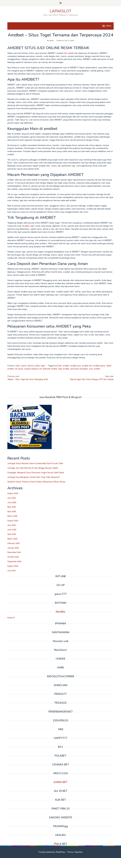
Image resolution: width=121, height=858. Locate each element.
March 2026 (12, 516)
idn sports (19, 368)
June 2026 (11, 502)
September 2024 (14, 561)
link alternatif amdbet (48, 368)
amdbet (66, 365)
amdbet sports (99, 365)
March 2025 (12, 538)
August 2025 (12, 520)
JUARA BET (60, 782)
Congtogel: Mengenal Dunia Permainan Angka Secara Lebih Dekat (35, 472)
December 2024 (14, 552)
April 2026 (11, 511)
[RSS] (60, 3)
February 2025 (13, 543)
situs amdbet (94, 368)
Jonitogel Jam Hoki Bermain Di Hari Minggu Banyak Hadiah (32, 467)
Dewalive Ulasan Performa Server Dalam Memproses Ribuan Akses (36, 481)
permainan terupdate (79, 368)
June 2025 (11, 529)
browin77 (11, 617)
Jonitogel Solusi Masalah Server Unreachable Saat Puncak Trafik (35, 463)
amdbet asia (75, 365)
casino (23, 365)
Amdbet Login (28, 225)
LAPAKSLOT (60, 11)
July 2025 (11, 525)
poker (37, 365)
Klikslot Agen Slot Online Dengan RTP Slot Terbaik (92, 378)
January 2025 (13, 547)
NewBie (60, 611)
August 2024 (12, 565)
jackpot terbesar (31, 368)
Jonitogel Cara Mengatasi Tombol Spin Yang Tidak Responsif (33, 477)
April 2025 (11, 534)
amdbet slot (87, 365)
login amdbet (63, 368)
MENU (108, 26)
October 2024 (13, 556)
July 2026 (11, 497)
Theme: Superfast (74, 851)
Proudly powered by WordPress (52, 851)
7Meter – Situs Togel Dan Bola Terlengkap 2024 (27, 378)
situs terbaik (68, 53)
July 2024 (11, 570)
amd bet (58, 365)
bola (18, 365)
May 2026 (11, 506)
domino (31, 365)
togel (43, 365)
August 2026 (12, 493)
